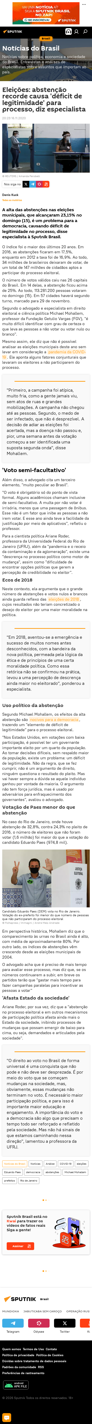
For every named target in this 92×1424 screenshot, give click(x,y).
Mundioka (10, 1311)
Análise (50, 1163)
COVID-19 (65, 1163)
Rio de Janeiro (28, 1180)
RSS (41, 1367)
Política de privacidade (18, 1355)
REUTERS (10, 176)
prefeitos (9, 1180)
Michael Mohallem (75, 1172)
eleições (81, 1163)
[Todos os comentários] (6, 1417)
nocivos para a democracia (54, 719)
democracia (33, 1172)
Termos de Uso (33, 1349)
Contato (51, 1349)
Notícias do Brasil (14, 1163)
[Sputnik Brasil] (13, 33)
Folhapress (11, 922)
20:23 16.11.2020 (14, 118)
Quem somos (11, 1349)
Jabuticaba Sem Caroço (42, 1311)
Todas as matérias (12, 200)
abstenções (52, 1172)
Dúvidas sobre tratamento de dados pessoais (34, 1361)
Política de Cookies (49, 1355)
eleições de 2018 (64, 599)
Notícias (35, 1163)
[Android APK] (16, 1386)
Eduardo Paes (12, 1172)
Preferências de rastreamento (23, 1373)
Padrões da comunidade (19, 1367)
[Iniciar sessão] (76, 31)
